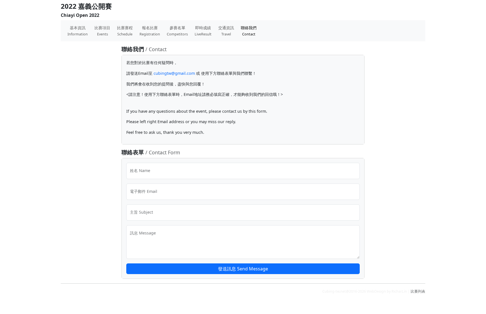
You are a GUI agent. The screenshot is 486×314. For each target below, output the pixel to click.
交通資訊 (226, 31)
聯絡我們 (248, 31)
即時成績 (203, 31)
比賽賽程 (125, 31)
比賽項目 (102, 31)
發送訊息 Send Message (243, 269)
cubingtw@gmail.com (174, 73)
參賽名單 (177, 31)
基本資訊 (78, 31)
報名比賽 (150, 31)
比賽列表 (418, 291)
